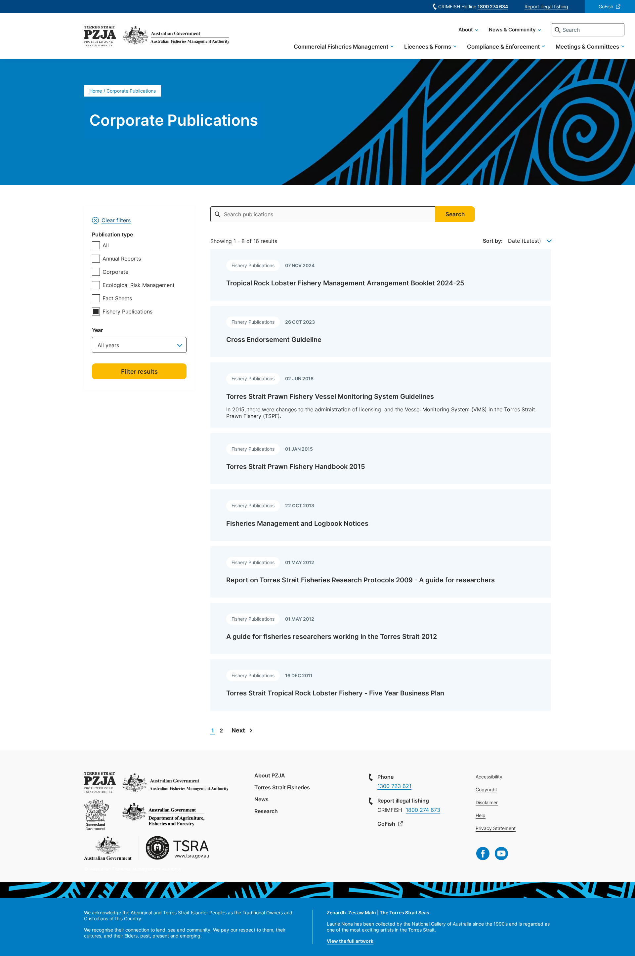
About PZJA (269, 775)
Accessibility (489, 776)
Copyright (486, 789)
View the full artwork (350, 941)
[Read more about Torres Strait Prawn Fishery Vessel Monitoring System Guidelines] (380, 395)
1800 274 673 (423, 810)
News (261, 799)
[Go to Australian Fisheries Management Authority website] (176, 37)
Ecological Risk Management (139, 285)
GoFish (606, 6)
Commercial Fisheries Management (341, 46)
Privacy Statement (496, 828)
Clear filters (116, 220)
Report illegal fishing (546, 6)
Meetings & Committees (587, 46)
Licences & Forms (427, 46)
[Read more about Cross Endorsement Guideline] (380, 331)
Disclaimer (487, 802)
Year (97, 330)
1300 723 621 (394, 786)
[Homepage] (100, 37)
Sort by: (493, 240)
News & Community (512, 29)
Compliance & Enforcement (503, 46)
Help (481, 815)
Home (95, 91)
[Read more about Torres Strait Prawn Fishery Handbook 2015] (380, 458)
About (465, 29)
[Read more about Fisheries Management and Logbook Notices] (380, 515)
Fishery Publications (127, 311)
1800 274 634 (493, 6)
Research (266, 811)
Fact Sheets (117, 298)
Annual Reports (122, 258)
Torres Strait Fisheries (282, 787)
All (106, 245)
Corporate (115, 272)
